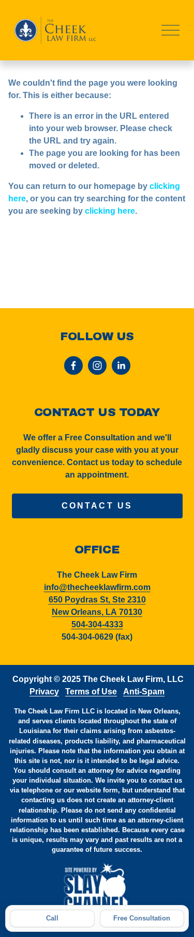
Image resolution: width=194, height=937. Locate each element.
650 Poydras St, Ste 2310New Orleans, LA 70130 (97, 605)
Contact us (97, 505)
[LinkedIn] (121, 365)
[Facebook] (73, 365)
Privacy (44, 691)
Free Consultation (141, 918)
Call (52, 918)
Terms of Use (91, 691)
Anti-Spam (144, 691)
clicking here (110, 211)
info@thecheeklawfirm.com (97, 587)
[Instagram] (97, 365)
